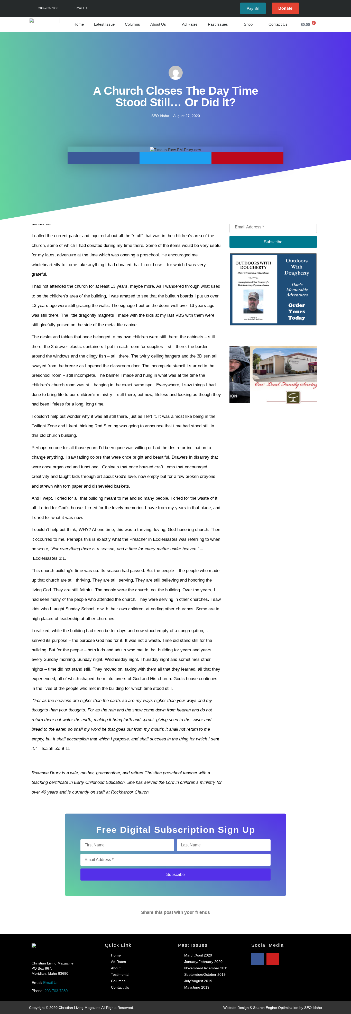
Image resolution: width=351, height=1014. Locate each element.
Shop (248, 24)
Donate (285, 8)
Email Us (51, 982)
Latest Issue (104, 24)
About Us (158, 24)
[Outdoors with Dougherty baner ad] (273, 288)
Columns (132, 24)
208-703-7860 (56, 991)
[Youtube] (316, 8)
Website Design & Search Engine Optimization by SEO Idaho (272, 1008)
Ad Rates (190, 24)
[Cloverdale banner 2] (273, 382)
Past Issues (218, 24)
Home (78, 24)
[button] (104, 158)
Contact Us (278, 24)
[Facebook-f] (308, 8)
